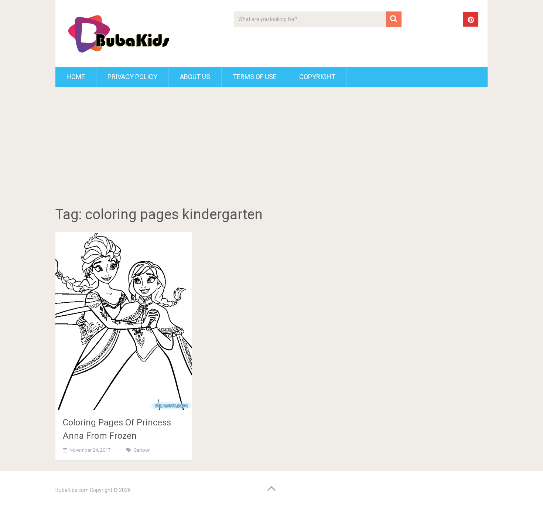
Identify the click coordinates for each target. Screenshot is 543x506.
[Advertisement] (271, 148)
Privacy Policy (132, 77)
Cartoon (142, 450)
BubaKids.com (72, 490)
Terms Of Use (255, 77)
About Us (195, 77)
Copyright (317, 77)
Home (75, 77)
